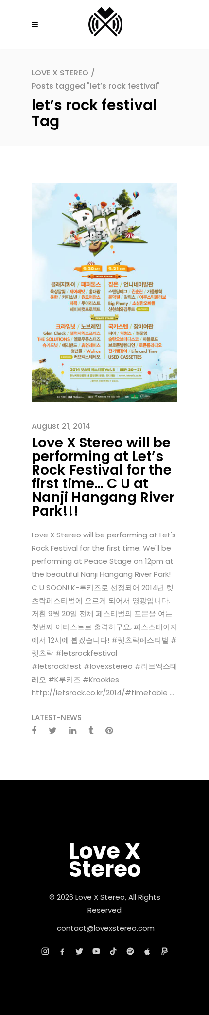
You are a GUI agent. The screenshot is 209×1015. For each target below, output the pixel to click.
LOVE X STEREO (60, 72)
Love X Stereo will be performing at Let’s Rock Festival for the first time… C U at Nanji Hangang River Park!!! (103, 476)
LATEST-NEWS (57, 717)
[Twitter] (79, 951)
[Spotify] (130, 951)
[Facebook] (62, 951)
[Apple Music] (147, 951)
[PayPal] (164, 951)
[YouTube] (96, 951)
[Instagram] (45, 951)
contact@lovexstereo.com (106, 928)
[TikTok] (113, 951)
